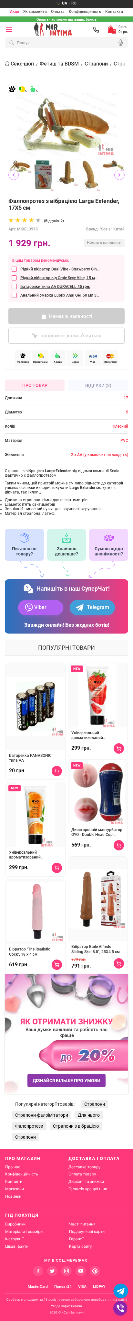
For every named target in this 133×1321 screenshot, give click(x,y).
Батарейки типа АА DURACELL (55, 286)
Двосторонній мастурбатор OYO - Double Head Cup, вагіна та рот (96, 833)
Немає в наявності (70, 316)
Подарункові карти (87, 1231)
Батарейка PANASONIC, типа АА (31, 758)
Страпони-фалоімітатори (41, 1115)
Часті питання (82, 1224)
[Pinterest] (95, 1271)
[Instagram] (66, 1271)
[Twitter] (52, 1271)
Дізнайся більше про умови (66, 1080)
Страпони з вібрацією (76, 1126)
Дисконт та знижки (86, 1181)
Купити (57, 771)
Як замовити (35, 12)
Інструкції (14, 1238)
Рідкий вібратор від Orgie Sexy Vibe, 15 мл (59, 278)
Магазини (14, 1188)
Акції (14, 12)
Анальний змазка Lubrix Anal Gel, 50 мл (59, 295)
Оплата (58, 12)
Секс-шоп (22, 64)
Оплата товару (82, 1174)
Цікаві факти (16, 1246)
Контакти (114, 12)
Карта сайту (80, 1246)
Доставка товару (84, 1166)
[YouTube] (81, 1271)
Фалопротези (29, 1126)
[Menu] (9, 30)
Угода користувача (66, 1306)
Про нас (12, 1166)
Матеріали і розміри (24, 1231)
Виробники (15, 1224)
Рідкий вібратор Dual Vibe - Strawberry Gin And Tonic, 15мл (59, 269)
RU (74, 3)
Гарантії (76, 1238)
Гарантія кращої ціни (87, 1188)
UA (64, 3)
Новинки (13, 1196)
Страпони (96, 64)
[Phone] (98, 29)
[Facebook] (38, 1271)
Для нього (89, 1115)
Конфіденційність (85, 12)
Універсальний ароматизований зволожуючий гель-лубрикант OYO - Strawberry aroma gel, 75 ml (96, 736)
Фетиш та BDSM (59, 64)
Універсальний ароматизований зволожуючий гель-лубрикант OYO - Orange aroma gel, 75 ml (31, 855)
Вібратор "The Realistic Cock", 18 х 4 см (29, 952)
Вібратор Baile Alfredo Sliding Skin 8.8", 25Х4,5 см (95, 949)
